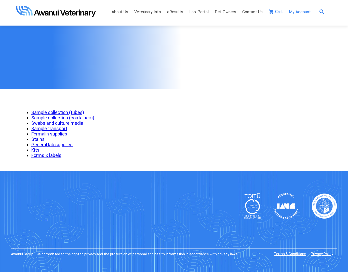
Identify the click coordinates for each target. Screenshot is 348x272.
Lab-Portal (199, 11)
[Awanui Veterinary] (56, 15)
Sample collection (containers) (62, 117)
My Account (300, 11)
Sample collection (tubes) (57, 112)
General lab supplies (52, 144)
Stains (38, 139)
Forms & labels (46, 155)
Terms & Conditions (290, 254)
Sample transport (49, 128)
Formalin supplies (49, 134)
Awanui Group (22, 254)
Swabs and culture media (57, 123)
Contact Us (252, 11)
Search (323, 11)
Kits (35, 150)
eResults (175, 11)
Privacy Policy (322, 254)
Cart (279, 11)
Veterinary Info (147, 11)
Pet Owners (225, 11)
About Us (120, 11)
